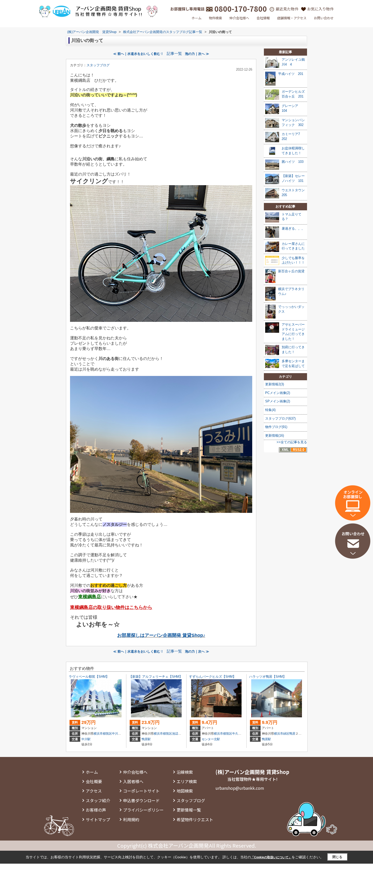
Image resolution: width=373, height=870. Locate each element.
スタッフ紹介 (98, 800)
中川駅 (86, 739)
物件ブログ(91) (276, 427)
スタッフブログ (98, 65)
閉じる (337, 857)
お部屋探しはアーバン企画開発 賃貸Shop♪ (161, 635)
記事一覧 (174, 54)
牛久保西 (238, 733)
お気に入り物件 (320, 8)
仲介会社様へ (239, 17)
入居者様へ (133, 781)
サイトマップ (98, 819)
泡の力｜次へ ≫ (197, 54)
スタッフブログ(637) (280, 418)
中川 (115, 733)
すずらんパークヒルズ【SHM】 (212, 676)
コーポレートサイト (141, 791)
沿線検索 (185, 772)
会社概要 (94, 781)
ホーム (196, 17)
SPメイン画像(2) (277, 401)
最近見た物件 (287, 8)
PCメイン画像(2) (277, 393)
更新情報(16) (274, 435)
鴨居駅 (146, 739)
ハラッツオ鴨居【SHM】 (267, 676)
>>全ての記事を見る (292, 442)
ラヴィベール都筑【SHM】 (89, 676)
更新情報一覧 (189, 810)
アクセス (94, 791)
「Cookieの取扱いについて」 (271, 857)
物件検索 (215, 17)
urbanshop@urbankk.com (239, 788)
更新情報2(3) (274, 384)
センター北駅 (211, 739)
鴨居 (292, 733)
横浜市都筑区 (103, 733)
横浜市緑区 (281, 733)
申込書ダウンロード (141, 800)
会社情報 (263, 17)
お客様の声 (96, 810)
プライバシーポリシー (143, 810)
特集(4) (270, 410)
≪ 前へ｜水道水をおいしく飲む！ (138, 54)
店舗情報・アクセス (292, 17)
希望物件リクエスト (195, 819)
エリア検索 (187, 781)
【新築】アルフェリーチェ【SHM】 (155, 676)
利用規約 (131, 819)
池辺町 (176, 733)
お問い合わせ (324, 17)
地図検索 (185, 791)
